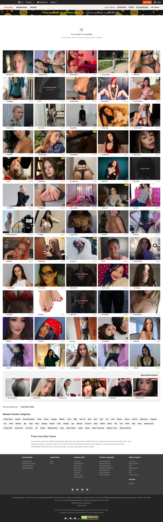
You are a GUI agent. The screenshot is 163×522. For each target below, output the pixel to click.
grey (121, 424)
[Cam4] (8, 2)
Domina (134, 419)
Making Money (26, 461)
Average (54, 419)
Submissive (144, 419)
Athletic (62, 419)
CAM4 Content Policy (144, 498)
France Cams (78, 475)
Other (140, 424)
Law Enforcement (88, 498)
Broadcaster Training (28, 464)
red (115, 424)
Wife (101, 419)
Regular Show (148, 424)
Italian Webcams (104, 470)
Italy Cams (77, 468)
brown (109, 424)
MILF (95, 419)
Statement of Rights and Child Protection (52, 498)
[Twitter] (83, 490)
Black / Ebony (71, 428)
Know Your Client (103, 500)
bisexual (79, 424)
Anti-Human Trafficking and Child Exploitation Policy (111, 498)
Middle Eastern (53, 428)
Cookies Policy (133, 475)
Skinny (46, 419)
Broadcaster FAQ (27, 466)
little (59, 424)
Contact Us (132, 461)
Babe (89, 419)
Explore (53, 2)
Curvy (69, 419)
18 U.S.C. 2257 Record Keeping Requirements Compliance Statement (75, 500)
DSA (130, 472)
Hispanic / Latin (112, 428)
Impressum (132, 498)
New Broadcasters (142, 7)
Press (51, 464)
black (95, 424)
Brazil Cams (78, 466)
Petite (39, 419)
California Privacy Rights (74, 498)
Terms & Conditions (18, 498)
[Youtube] (88, 490)
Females (29, 2)
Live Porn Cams (27, 407)
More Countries (79, 477)
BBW (75, 419)
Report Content (133, 464)
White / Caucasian (98, 428)
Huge (31, 424)
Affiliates (131, 483)
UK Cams (77, 472)
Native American (125, 428)
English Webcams (104, 461)
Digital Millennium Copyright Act (81, 503)
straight (66, 424)
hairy (37, 424)
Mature (119, 419)
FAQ (130, 466)
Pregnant (153, 419)
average (44, 424)
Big (25, 424)
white (127, 424)
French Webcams (104, 472)
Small (11, 424)
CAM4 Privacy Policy (32, 498)
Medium (18, 424)
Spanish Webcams (105, 466)
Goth (112, 419)
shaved (52, 424)
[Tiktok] (73, 490)
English (131, 7)
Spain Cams (77, 470)
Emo (107, 419)
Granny (127, 419)
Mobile (42, 428)
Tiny (5, 424)
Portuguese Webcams (106, 468)
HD (36, 428)
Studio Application (27, 468)
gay (73, 424)
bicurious (88, 424)
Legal (130, 470)
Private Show (8, 428)
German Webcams (105, 464)
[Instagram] (78, 490)
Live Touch (29, 428)
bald (133, 424)
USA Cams (77, 461)
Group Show (19, 428)
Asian (62, 428)
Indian (80, 428)
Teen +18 (82, 419)
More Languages (104, 475)
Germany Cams (79, 464)
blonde (102, 424)
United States (121, 7)
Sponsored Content (149, 375)
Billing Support (133, 468)
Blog (51, 461)
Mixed (87, 428)
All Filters (155, 7)
